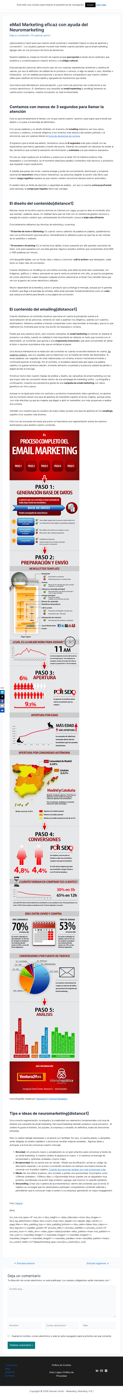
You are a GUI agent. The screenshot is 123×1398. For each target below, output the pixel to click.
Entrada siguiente (98, 1263)
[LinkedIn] (2, 692)
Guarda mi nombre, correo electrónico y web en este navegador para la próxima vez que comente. (62, 1336)
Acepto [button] (90, 5)
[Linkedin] (97, 1370)
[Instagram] (106, 1370)
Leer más (101, 4)
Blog (7, 1368)
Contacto (10, 1375)
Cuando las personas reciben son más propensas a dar (77, 1169)
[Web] (98, 1326)
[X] (2, 696)
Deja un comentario (19, 35)
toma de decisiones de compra (64, 136)
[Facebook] (2, 701)
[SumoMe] (2, 710)
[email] (101, 1370)
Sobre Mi (9, 1372)
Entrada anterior (24, 1263)
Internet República (58, 1098)
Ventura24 (41, 1098)
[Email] (2, 706)
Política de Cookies (61, 1365)
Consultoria (11, 1365)
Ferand (18, 1203)
